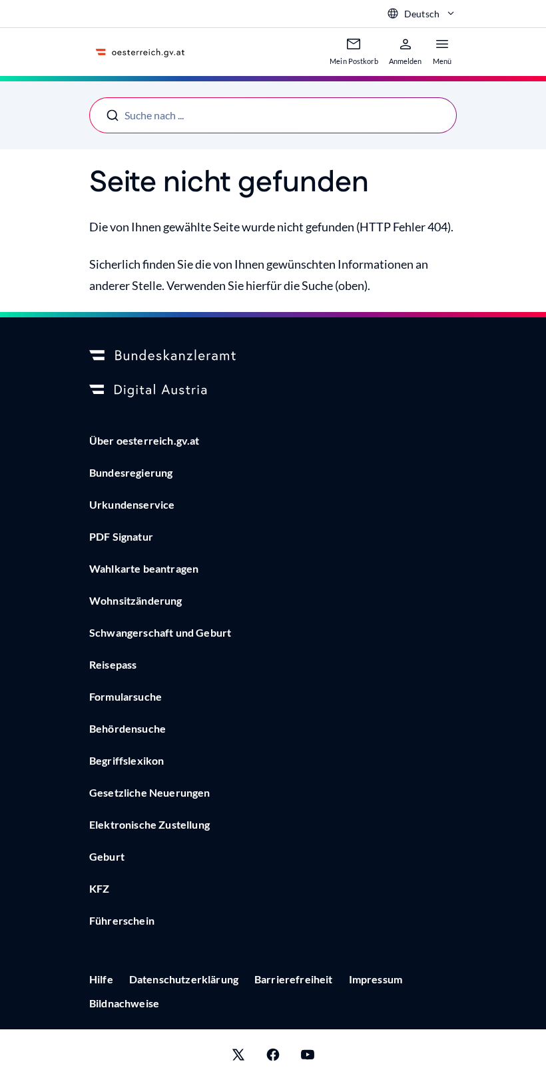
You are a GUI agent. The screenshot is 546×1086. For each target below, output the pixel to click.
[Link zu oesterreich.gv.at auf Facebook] (273, 1057)
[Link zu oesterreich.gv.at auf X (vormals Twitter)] (238, 1057)
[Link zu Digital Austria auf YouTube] (307, 1057)
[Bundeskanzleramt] (273, 356)
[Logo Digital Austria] (273, 390)
